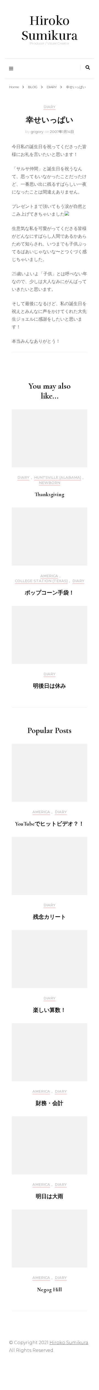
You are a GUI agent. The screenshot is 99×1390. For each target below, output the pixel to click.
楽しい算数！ (49, 1010)
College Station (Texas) (41, 581)
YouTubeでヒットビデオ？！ (49, 824)
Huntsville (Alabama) (57, 477)
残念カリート (49, 917)
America (49, 576)
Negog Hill (49, 1289)
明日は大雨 (49, 1196)
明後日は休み (49, 686)
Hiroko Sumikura (49, 28)
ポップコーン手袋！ (49, 593)
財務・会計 (49, 1103)
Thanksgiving (49, 494)
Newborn (49, 483)
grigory (37, 131)
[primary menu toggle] (12, 68)
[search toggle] (88, 67)
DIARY (49, 107)
